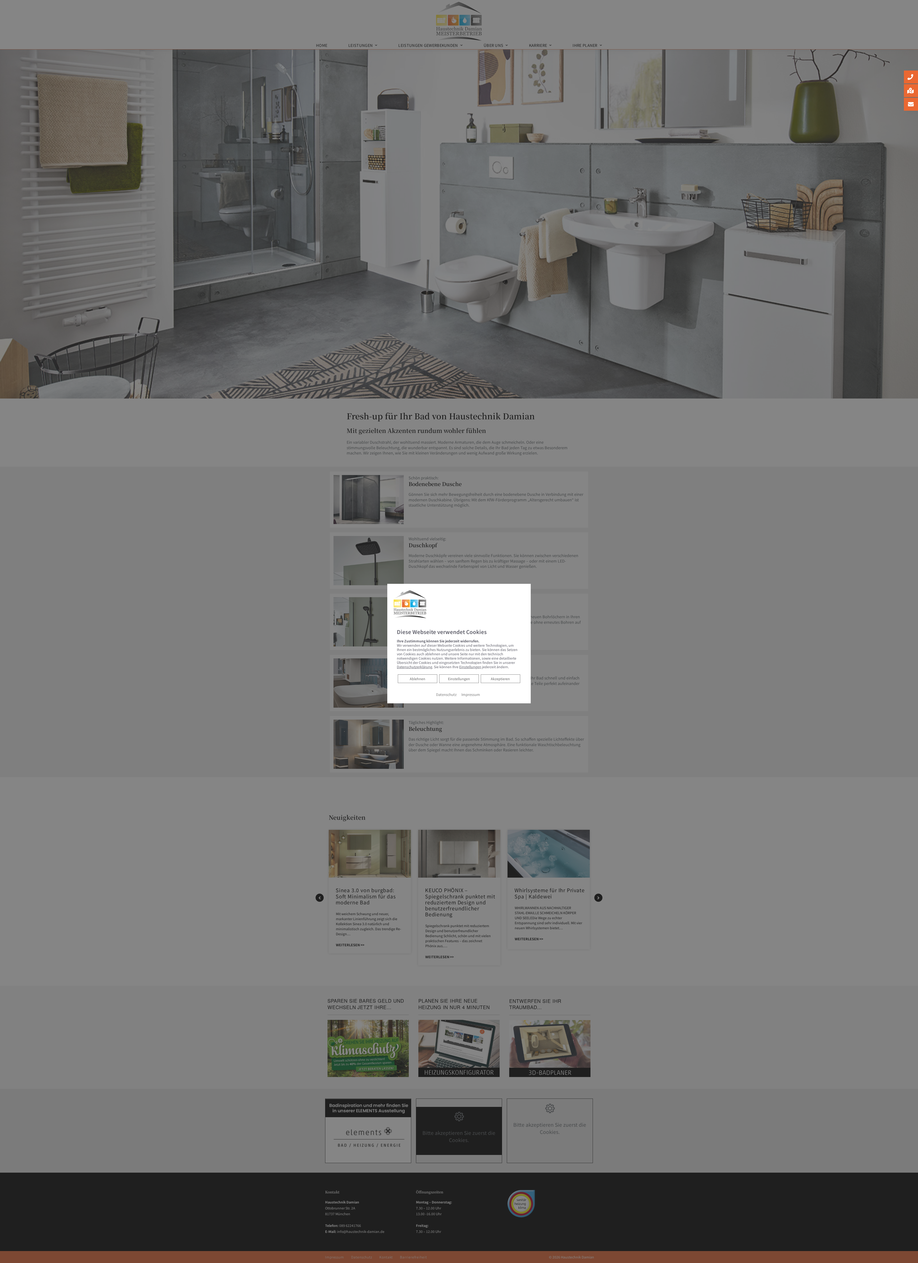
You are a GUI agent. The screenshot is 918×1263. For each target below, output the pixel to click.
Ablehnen (417, 678)
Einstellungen (459, 678)
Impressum (470, 694)
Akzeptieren (500, 678)
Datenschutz (446, 694)
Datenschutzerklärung (414, 666)
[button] (911, 77)
